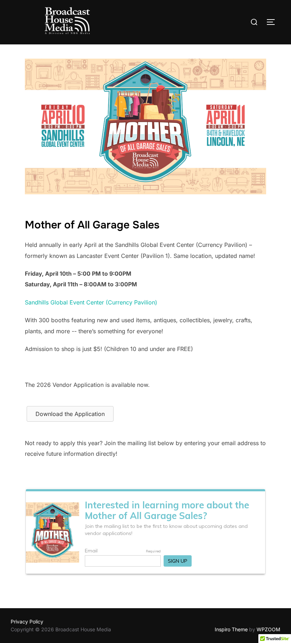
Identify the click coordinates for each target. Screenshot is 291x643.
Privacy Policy (27, 621)
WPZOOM (268, 629)
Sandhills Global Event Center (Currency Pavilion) (91, 302)
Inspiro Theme (231, 629)
